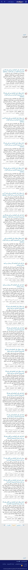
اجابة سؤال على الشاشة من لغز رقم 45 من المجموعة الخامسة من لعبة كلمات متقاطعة (13, 144)
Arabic (17, 561)
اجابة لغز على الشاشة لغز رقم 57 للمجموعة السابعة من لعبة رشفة (15, 415)
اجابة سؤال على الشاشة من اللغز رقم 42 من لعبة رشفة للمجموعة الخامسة (13, 503)
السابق (18, 525)
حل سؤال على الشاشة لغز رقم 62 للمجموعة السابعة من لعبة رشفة (15, 307)
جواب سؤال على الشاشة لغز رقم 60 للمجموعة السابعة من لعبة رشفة (14, 350)
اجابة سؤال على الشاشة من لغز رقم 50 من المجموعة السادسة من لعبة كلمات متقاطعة (13, 94)
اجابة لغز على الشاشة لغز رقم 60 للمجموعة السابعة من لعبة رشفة (15, 329)
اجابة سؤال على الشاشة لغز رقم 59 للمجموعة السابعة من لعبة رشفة (14, 372)
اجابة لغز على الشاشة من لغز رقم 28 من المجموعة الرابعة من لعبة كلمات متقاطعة (13, 216)
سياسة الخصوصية (10, 564)
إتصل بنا (25, 564)
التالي (9, 525)
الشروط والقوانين (19, 564)
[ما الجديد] (4, 1)
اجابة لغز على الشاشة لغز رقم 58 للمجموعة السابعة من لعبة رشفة (15, 394)
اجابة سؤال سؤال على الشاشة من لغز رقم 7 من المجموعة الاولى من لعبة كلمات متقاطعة (13, 240)
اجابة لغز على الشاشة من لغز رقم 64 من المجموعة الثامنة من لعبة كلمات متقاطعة (13, 70)
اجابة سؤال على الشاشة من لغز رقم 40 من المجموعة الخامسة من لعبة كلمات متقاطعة (13, 170)
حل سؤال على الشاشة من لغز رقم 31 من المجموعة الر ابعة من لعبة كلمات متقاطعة (13, 194)
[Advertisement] (14, 18)
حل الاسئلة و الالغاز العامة (8, 211)
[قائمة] (26, 1)
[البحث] (1, 1)
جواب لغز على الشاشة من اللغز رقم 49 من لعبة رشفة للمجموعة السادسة (14, 481)
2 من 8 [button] (13, 525)
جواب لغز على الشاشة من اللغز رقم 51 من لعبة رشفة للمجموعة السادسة (14, 459)
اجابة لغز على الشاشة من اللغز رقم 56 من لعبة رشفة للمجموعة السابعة (14, 437)
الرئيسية (25, 565)
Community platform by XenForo (15, 568)
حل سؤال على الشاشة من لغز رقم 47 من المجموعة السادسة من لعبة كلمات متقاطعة (13, 120)
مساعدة (4, 564)
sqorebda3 (23, 561)
